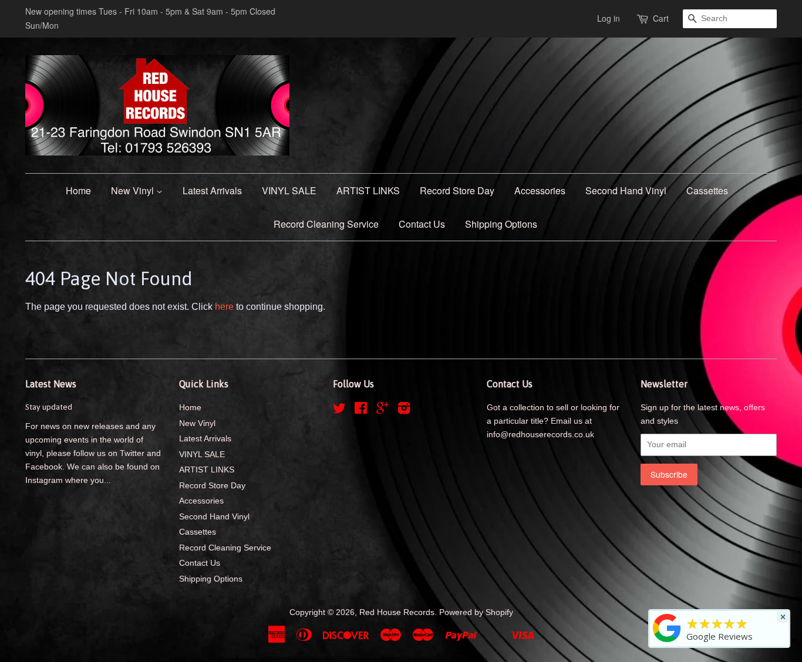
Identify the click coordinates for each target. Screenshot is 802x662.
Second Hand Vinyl (625, 190)
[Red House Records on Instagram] (403, 410)
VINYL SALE (289, 190)
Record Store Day (457, 190)
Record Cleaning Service (326, 224)
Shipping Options (501, 224)
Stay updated (48, 406)
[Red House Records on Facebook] (361, 410)
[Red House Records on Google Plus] (382, 410)
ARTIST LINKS (368, 190)
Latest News (50, 384)
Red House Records (396, 612)
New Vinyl (133, 190)
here (224, 307)
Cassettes (707, 190)
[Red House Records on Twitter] (339, 410)
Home (78, 190)
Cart (661, 18)
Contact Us (422, 224)
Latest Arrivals (212, 190)
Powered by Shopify (476, 612)
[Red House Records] (667, 642)
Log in (608, 18)
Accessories (539, 190)
